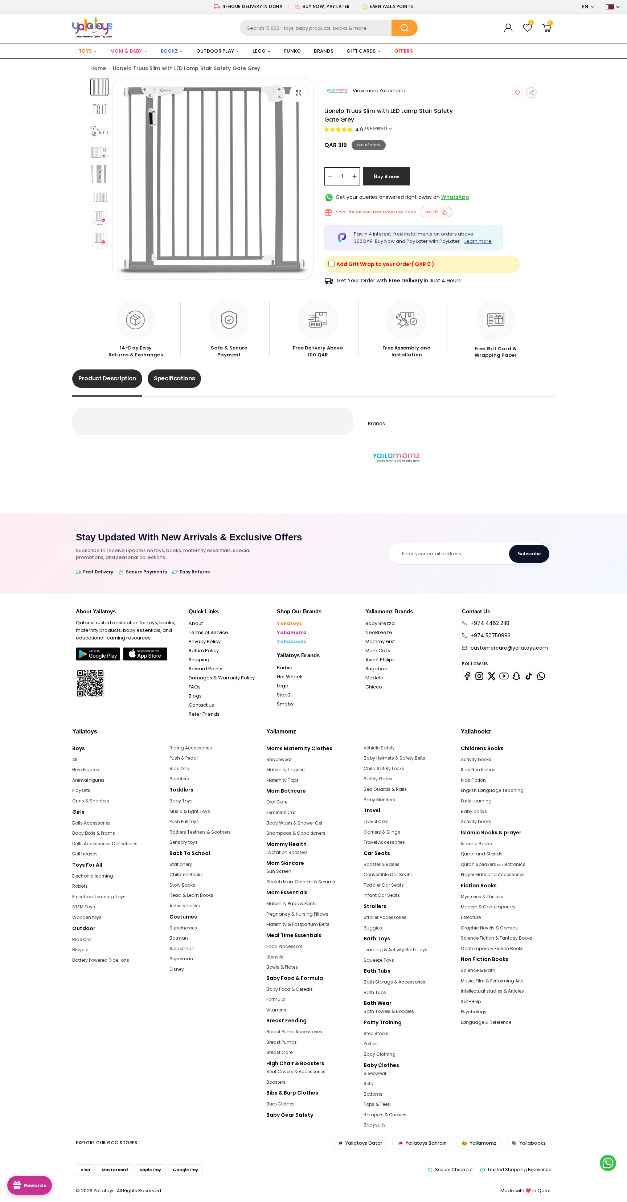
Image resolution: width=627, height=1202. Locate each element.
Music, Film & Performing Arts (492, 981)
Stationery (180, 864)
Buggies (373, 928)
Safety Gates (378, 779)
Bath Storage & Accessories (394, 982)
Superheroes (183, 928)
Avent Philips (380, 659)
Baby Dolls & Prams (93, 833)
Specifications (174, 378)
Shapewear (279, 759)
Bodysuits (375, 1125)
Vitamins (276, 1010)
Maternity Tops (282, 780)
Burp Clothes (280, 1104)
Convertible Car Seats (388, 874)
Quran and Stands (482, 854)
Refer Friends (204, 714)
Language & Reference (486, 1022)
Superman (181, 959)
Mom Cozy (377, 650)
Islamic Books (476, 844)
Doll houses (85, 854)
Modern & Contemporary (488, 907)
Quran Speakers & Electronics (493, 864)
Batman (178, 938)
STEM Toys (83, 907)
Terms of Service (208, 632)
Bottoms (373, 1094)
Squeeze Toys (379, 960)
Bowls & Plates (282, 967)
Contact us (201, 705)
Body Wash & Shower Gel (294, 823)
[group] (212, 178)
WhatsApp (455, 197)
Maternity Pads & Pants (291, 903)
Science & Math (478, 970)
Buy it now (386, 176)
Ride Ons (82, 939)
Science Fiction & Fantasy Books (496, 938)
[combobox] (329, 28)
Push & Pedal (183, 758)
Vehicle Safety (379, 748)
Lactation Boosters (287, 852)
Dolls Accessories (91, 823)
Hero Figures (85, 769)
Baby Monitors (379, 800)
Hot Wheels (290, 676)
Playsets (81, 790)
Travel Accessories (384, 842)
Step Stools (376, 1033)
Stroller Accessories (385, 917)
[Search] (405, 28)
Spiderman (181, 948)
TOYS (85, 51)
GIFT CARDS (361, 51)
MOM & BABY (126, 51)
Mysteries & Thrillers (482, 897)
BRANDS (323, 51)
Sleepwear (375, 1073)
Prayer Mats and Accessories (493, 874)
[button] (588, 6)
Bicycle (80, 950)
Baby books (474, 811)
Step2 (284, 694)
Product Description (107, 378)
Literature (471, 917)
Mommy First (380, 641)
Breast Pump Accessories (294, 1032)
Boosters (276, 1082)
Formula (275, 999)
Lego (282, 685)
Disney (176, 969)
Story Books (182, 885)
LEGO (259, 51)
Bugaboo (376, 668)
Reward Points (205, 668)
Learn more (478, 241)
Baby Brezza (380, 623)
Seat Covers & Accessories (295, 1071)
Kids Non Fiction (478, 769)
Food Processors (284, 946)
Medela (374, 677)
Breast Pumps (281, 1042)
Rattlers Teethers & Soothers (200, 832)
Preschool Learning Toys (99, 897)
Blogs (195, 695)
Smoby (285, 703)
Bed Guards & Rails (385, 789)
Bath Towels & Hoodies (389, 1011)
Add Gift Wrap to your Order (385, 264)
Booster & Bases (381, 864)
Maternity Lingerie (285, 769)
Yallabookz (291, 641)
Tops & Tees (377, 1104)
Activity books (184, 906)
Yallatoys (289, 623)
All (74, 759)
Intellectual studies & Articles (492, 991)
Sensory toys (183, 842)
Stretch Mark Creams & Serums (300, 882)
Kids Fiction (473, 780)
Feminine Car (281, 812)
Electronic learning (92, 876)
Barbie (284, 667)
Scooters (179, 779)
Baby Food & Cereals (289, 989)
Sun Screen (278, 871)
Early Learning (476, 801)
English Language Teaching (492, 790)
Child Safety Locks (384, 768)
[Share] (531, 92)
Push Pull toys (184, 821)
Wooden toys (87, 917)
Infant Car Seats (382, 895)
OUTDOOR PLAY (215, 51)
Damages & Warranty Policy (222, 677)
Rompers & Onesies (385, 1115)
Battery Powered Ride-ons (100, 960)
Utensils (274, 957)
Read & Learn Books (191, 895)
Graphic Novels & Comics (489, 928)
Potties (371, 1043)
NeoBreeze (378, 632)
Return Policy (204, 650)
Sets (368, 1083)
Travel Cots (376, 821)
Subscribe (529, 553)
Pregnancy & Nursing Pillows (297, 914)
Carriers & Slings (382, 832)
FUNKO (292, 51)
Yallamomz (292, 632)
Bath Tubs (375, 992)
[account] (508, 28)
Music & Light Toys (189, 811)
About (196, 623)
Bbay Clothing (380, 1054)
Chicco (373, 686)
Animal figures (88, 780)
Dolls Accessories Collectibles (105, 844)
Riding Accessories (190, 748)
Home (98, 68)
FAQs (195, 686)
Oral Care (276, 802)
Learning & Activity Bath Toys (395, 950)
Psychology (474, 1012)
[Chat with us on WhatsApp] (608, 1163)
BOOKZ (169, 51)
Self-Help (471, 1001)
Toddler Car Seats (384, 885)
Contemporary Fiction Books (492, 948)
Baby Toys (181, 801)
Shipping (199, 659)
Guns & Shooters (90, 801)
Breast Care (279, 1052)
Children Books (186, 874)
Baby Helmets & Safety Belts (394, 758)
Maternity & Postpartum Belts (297, 924)
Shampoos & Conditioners (295, 833)
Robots (80, 886)
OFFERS (403, 51)
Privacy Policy (205, 641)
